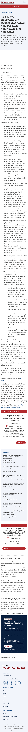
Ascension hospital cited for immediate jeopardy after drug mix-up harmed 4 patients (13, 563)
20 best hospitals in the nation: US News (14, 466)
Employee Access (14, 730)
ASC (4, 690)
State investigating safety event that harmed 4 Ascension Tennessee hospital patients (12, 456)
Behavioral (6, 703)
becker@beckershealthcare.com (12, 679)
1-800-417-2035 (7, 676)
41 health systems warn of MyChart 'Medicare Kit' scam (12, 493)
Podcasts (5, 719)
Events (4, 713)
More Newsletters (9, 649)
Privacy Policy (20, 643)
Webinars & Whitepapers (10, 716)
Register (20, 442)
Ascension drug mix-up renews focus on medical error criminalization (13, 599)
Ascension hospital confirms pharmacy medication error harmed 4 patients (13, 483)
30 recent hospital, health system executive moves (12, 503)
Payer (4, 700)
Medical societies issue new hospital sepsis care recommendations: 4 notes (13, 581)
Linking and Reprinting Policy (15, 728)
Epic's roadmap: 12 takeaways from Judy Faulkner (13, 476)
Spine (4, 693)
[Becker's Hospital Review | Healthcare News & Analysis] (7, 2)
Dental (4, 697)
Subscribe (13, 6)
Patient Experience (7, 12)
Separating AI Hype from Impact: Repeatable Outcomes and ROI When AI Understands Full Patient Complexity (14, 417)
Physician (5, 706)
